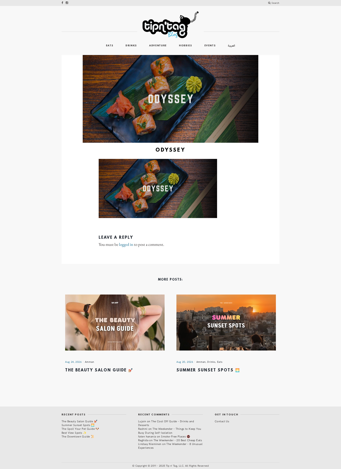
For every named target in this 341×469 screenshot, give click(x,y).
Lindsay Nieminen (149, 444)
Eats (109, 45)
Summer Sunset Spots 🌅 (208, 370)
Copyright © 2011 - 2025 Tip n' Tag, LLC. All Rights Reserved (172, 465)
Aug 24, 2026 (73, 362)
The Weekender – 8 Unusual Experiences (170, 445)
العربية (231, 46)
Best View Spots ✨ (74, 433)
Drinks (131, 45)
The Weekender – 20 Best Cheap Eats (178, 440)
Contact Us (222, 421)
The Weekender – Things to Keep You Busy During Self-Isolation (169, 430)
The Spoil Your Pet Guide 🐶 (80, 429)
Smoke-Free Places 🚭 (175, 436)
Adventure (158, 45)
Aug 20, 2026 (184, 362)
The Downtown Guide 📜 (78, 436)
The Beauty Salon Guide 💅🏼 (99, 370)
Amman (89, 362)
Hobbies (185, 45)
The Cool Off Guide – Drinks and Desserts (166, 423)
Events (210, 45)
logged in (126, 244)
